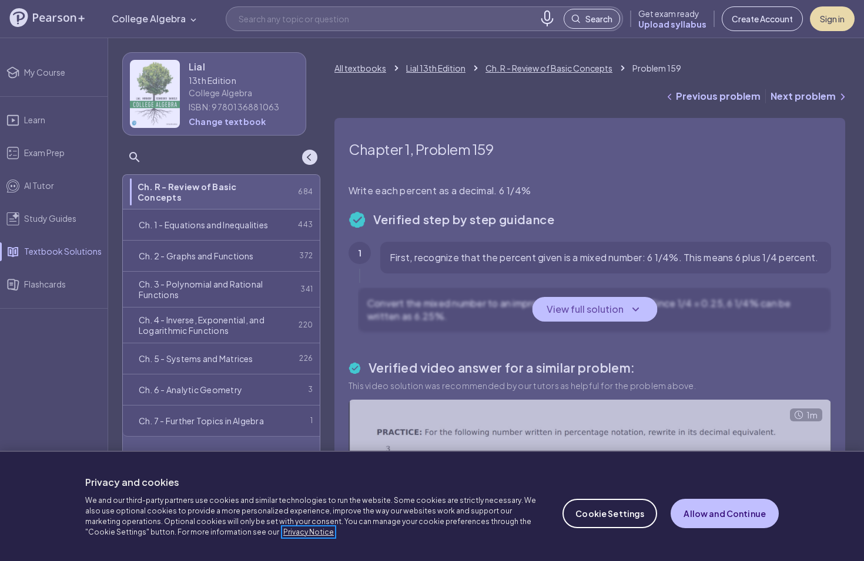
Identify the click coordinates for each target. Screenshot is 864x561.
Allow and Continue (725, 513)
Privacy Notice (308, 532)
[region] (432, 506)
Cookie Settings (609, 513)
